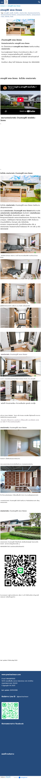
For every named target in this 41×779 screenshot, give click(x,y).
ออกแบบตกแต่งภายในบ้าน (24, 15)
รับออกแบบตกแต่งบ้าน (34, 13)
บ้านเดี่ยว (16, 13)
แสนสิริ (11, 13)
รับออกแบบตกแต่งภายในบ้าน (8, 15)
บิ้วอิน (11, 16)
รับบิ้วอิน (7, 16)
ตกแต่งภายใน (23, 13)
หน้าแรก (2, 6)
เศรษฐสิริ (6, 13)
